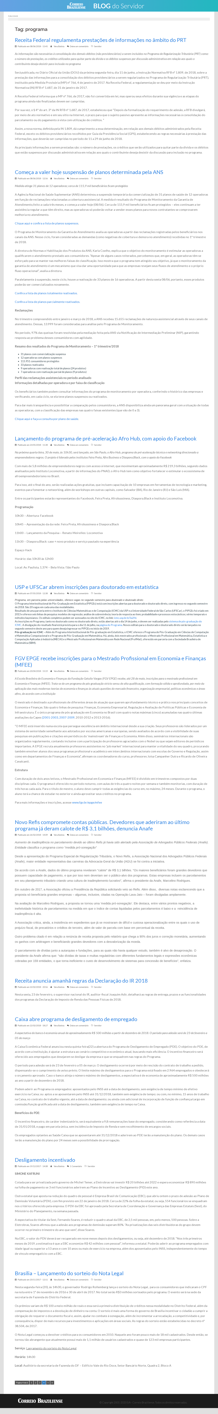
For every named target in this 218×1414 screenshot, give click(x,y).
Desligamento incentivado (45, 1160)
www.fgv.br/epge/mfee (87, 802)
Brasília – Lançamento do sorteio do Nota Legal (69, 1273)
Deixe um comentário (79, 46)
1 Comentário (76, 1166)
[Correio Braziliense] (78, 5)
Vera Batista (59, 46)
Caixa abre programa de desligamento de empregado (76, 1019)
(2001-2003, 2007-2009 (58, 717)
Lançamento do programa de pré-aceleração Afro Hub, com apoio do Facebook (105, 438)
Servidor (98, 46)
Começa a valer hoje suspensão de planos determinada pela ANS (89, 172)
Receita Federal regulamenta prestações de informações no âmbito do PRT (100, 40)
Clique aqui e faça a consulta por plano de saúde (46, 419)
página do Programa (111, 625)
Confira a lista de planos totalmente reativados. (46, 293)
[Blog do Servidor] (121, 5)
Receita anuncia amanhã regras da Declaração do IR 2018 (81, 980)
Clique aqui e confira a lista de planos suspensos (46, 223)
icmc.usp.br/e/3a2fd (125, 617)
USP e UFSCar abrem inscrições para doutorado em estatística (87, 587)
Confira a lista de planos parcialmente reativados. (47, 301)
